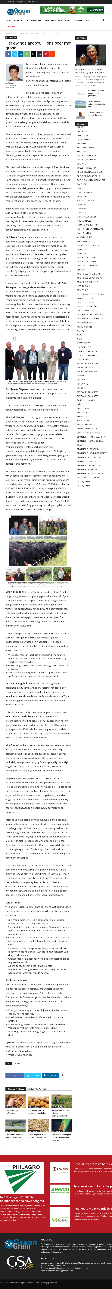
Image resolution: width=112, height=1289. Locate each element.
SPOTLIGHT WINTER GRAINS (90, 473)
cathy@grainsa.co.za (64, 1271)
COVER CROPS (83, 135)
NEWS (78, 65)
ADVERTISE (9, 2)
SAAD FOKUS (83, 408)
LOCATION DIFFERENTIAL (89, 245)
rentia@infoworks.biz (56, 1266)
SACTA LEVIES (83, 412)
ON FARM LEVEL (57, 1107)
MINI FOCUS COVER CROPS (89, 278)
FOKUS (80, 188)
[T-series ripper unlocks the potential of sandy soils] (60, 1195)
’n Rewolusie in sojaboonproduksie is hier (96, 104)
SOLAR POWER (84, 420)
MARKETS (81, 253)
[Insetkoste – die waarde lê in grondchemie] (60, 1217)
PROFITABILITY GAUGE (87, 363)
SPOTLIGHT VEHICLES (87, 469)
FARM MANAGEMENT (87, 147)
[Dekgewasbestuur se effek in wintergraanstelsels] (61, 1101)
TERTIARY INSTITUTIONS (88, 477)
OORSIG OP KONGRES (87, 355)
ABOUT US (32, 2)
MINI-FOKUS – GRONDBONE (90, 318)
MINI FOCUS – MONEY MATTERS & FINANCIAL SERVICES (87, 265)
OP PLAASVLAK (18, 33)
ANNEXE (81, 127)
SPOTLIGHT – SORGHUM (88, 449)
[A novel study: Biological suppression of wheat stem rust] (61, 1125)
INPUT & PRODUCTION (87, 225)
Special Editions (34, 20)
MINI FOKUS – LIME (86, 302)
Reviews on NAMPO (86, 400)
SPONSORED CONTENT (88, 428)
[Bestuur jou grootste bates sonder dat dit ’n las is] (60, 1172)
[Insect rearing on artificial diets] (15, 1101)
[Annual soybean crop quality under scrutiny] (38, 1125)
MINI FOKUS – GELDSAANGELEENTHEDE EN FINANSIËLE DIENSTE (90, 294)
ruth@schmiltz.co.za (80, 1268)
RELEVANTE (82, 384)
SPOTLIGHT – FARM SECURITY (91, 437)
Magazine (18, 20)
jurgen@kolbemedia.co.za (59, 1268)
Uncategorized (83, 481)
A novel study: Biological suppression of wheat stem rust (61, 1137)
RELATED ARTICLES (15, 1089)
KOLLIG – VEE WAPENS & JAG (90, 229)
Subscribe (11, 27)
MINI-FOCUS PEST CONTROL (90, 314)
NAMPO (80, 331)
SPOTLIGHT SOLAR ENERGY (89, 465)
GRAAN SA (81, 208)
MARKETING (82, 249)
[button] (103, 20)
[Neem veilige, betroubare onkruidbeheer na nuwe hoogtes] (23, 1178)
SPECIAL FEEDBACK (86, 424)
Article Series (64, 20)
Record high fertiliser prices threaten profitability (96, 93)
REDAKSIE (81, 375)
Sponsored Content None (88, 432)
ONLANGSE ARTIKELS (87, 351)
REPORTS (81, 388)
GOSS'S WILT (83, 204)
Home (9, 20)
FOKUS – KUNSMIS (85, 200)
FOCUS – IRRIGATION (86, 168)
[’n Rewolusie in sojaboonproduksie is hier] (80, 104)
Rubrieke (81, 404)
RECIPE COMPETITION (87, 371)
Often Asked (50, 20)
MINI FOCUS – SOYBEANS (88, 273)
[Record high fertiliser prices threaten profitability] (80, 93)
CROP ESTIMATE (84, 139)
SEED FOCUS (83, 416)
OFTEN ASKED (83, 343)
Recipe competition (81, 20)
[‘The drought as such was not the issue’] (80, 115)
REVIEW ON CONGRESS (87, 392)
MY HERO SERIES (84, 326)
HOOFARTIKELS (84, 221)
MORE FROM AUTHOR (36, 1089)
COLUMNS (82, 131)
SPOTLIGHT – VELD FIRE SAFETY (92, 453)
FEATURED (82, 151)
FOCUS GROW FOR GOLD (88, 176)
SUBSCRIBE (21, 2)
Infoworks (53, 1283)
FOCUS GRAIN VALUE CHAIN (90, 172)
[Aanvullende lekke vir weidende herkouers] (15, 1125)
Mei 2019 (17, 1064)
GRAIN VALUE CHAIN (86, 216)
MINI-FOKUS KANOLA (87, 322)
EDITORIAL (82, 143)
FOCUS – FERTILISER (86, 155)
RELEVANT (82, 379)
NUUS (79, 339)
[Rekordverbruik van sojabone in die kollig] (38, 1101)
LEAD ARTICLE (83, 241)
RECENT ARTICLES (85, 367)
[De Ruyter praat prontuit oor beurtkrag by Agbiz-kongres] (91, 55)
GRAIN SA (81, 212)
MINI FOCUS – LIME (86, 257)
